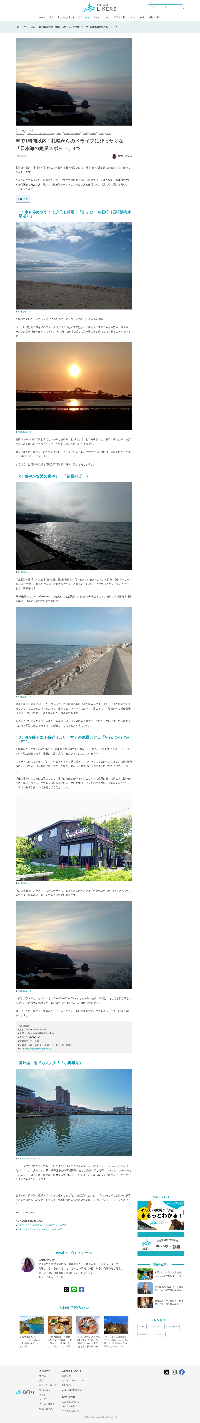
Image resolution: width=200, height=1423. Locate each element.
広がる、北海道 (136, 17)
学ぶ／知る (84, 17)
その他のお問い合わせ (73, 1411)
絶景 (108, 133)
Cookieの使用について (73, 1390)
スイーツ (142, 1326)
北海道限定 (143, 1334)
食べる (42, 17)
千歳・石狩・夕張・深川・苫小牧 (40, 133)
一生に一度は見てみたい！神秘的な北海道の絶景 (40, 1229)
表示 (25, 199)
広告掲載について (70, 1401)
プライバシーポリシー (73, 1380)
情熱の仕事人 (154, 17)
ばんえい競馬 (155, 1326)
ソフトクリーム (158, 1334)
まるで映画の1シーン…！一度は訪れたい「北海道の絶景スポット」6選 (30, 1342)
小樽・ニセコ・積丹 (72, 133)
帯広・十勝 (119, 17)
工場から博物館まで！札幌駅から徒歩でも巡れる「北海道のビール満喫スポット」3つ (116, 1342)
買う (51, 17)
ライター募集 (68, 1406)
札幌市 (93, 133)
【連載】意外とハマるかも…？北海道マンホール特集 (42, 1225)
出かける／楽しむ (66, 17)
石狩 (101, 133)
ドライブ (20, 133)
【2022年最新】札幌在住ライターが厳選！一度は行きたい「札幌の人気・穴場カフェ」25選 (60, 1342)
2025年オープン (172, 1326)
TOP (18, 27)
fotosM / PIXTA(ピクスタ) (30, 1158)
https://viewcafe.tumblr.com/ (38, 1048)
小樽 (58, 133)
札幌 (30, 130)
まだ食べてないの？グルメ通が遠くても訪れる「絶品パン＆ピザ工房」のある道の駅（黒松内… (88, 1342)
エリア (107, 17)
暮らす (96, 17)
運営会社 (66, 1375)
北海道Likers (25, 312)
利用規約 (66, 1385)
